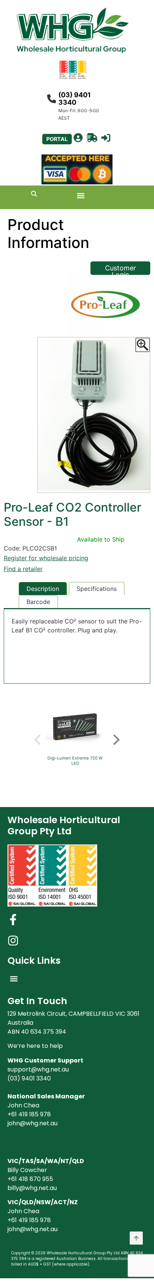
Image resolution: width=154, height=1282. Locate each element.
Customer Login (120, 269)
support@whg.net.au (38, 1069)
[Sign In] (105, 138)
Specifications (97, 588)
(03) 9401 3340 (74, 98)
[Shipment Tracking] (92, 138)
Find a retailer (23, 569)
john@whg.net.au (32, 1123)
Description (43, 588)
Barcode (38, 601)
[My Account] (78, 138)
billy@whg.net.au (32, 1188)
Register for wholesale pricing (46, 558)
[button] (81, 195)
